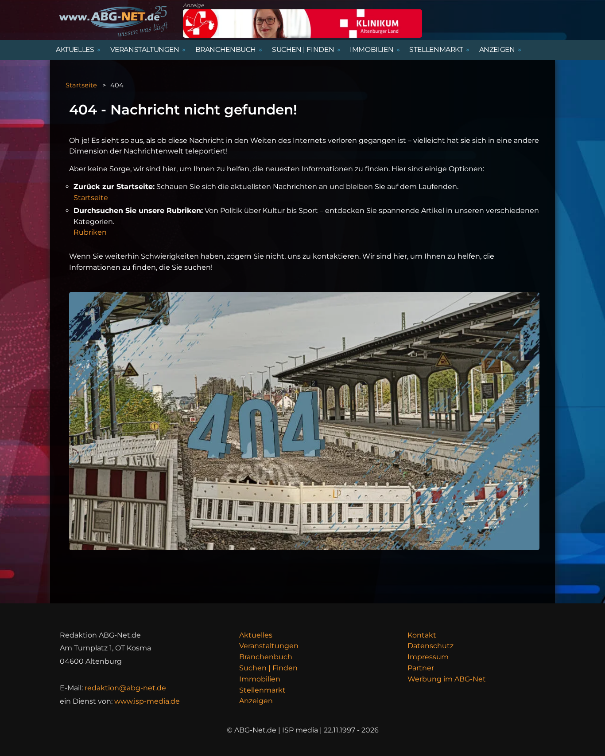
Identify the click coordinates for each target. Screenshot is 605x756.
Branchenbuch (265, 657)
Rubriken (90, 232)
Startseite (81, 85)
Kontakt (421, 635)
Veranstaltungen (269, 646)
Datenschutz (430, 646)
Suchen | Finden (268, 668)
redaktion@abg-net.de (125, 688)
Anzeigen (256, 701)
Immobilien (259, 679)
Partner (420, 668)
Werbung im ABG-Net (446, 679)
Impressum (428, 657)
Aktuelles (255, 635)
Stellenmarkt (262, 690)
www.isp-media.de (147, 701)
